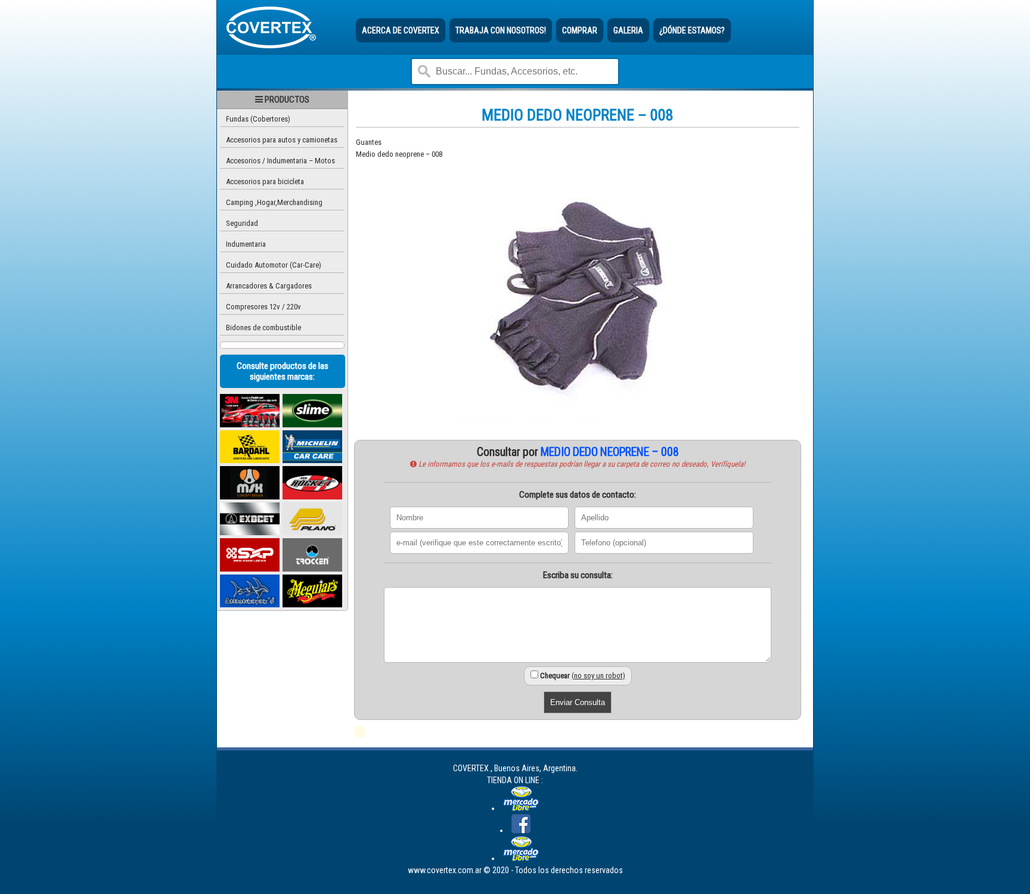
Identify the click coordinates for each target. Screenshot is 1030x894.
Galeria (628, 30)
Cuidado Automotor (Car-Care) (273, 264)
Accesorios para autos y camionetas (281, 139)
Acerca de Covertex (400, 30)
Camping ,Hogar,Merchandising (274, 202)
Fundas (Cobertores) (258, 118)
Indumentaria (246, 244)
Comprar (579, 30)
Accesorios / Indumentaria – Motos (280, 160)
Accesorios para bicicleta (265, 181)
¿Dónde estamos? (692, 30)
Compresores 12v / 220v (263, 306)
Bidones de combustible (263, 327)
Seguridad (242, 223)
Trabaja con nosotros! (500, 30)
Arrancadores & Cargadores (269, 285)
